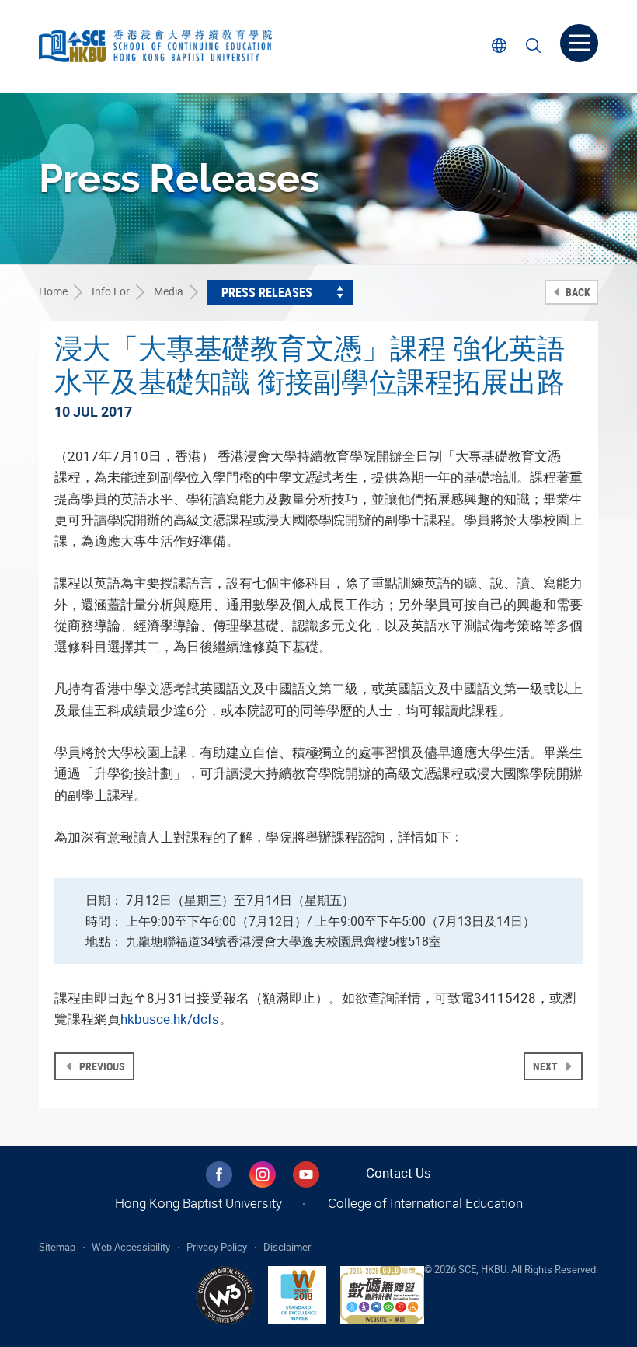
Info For (111, 291)
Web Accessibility (131, 1247)
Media (168, 291)
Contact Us (398, 1172)
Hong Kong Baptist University (198, 1203)
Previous (101, 1066)
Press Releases (266, 292)
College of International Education (425, 1203)
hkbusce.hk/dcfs (169, 1019)
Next (546, 1066)
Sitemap (57, 1247)
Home (53, 291)
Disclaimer (287, 1247)
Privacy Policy (216, 1247)
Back (576, 291)
